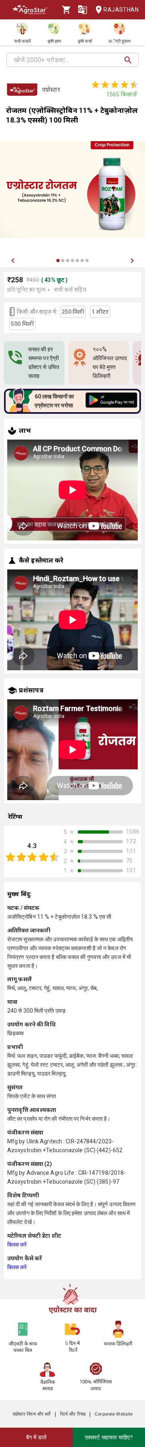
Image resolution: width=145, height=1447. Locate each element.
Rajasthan (121, 9)
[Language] (83, 10)
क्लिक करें (17, 1244)
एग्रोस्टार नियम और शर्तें (31, 1414)
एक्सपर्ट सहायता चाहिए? (109, 1437)
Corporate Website (114, 1414)
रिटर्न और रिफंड (72, 1414)
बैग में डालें (36, 1437)
